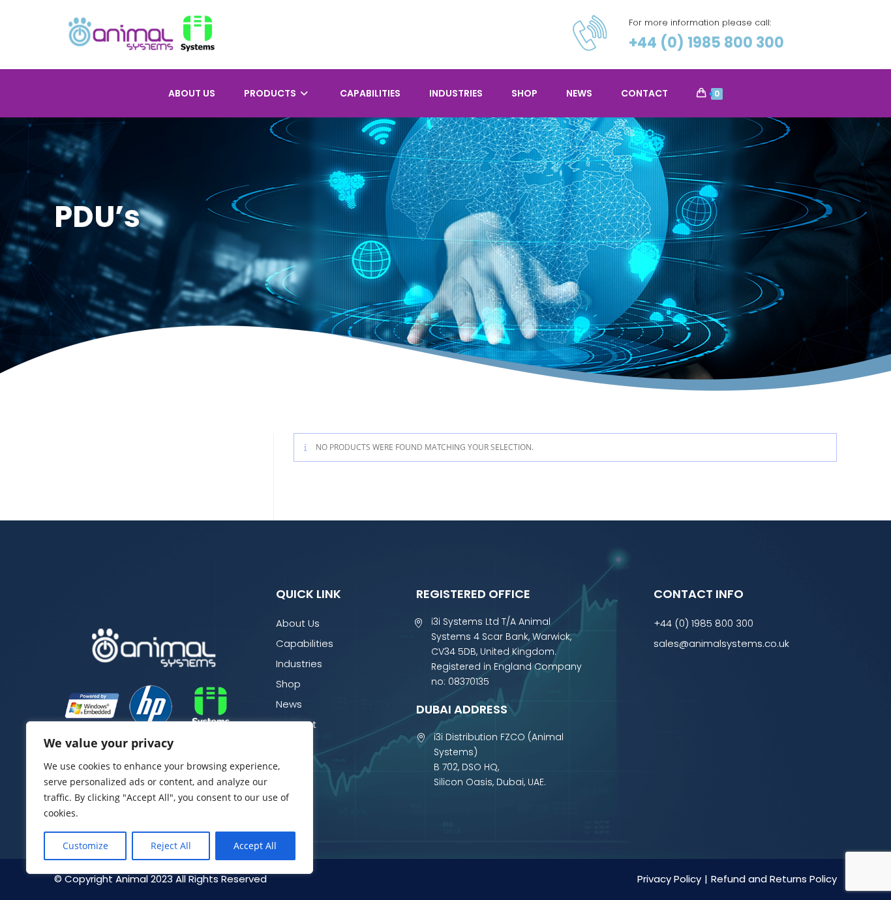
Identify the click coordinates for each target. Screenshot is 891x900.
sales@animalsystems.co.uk (721, 643)
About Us (298, 623)
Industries (299, 663)
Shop (288, 684)
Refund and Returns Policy (774, 879)
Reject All (171, 845)
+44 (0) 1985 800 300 (706, 43)
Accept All (255, 845)
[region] (169, 797)
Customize (85, 845)
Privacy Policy (669, 879)
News (289, 704)
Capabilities (304, 643)
